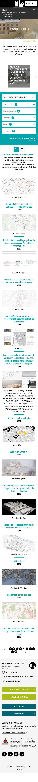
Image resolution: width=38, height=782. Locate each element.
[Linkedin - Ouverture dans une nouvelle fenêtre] (21, 754)
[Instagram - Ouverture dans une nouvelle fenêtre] (10, 754)
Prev (2, 75)
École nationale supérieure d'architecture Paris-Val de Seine (15, 13)
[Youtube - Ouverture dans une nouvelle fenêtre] (16, 754)
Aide (29, 766)
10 (16, 652)
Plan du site (19, 769)
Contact (10, 766)
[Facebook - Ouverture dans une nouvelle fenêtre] (4, 754)
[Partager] (34, 10)
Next (36, 75)
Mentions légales (20, 766)
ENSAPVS (4, 10)
